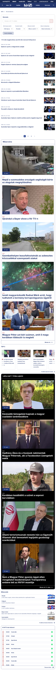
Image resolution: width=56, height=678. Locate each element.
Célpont (4, 601)
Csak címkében (8, 33)
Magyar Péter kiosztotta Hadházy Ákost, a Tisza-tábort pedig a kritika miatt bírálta (8, 362)
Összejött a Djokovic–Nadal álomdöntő (12, 109)
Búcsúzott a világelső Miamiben (10, 82)
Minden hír (47, 342)
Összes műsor (48, 667)
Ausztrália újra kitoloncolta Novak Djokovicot (14, 73)
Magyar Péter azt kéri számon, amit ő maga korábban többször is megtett (25, 336)
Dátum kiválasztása (45, 26)
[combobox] (7, 29)
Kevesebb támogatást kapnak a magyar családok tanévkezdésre (23, 415)
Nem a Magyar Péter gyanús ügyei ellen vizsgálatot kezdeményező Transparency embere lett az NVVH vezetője (24, 580)
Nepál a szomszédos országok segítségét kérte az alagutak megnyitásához (27, 181)
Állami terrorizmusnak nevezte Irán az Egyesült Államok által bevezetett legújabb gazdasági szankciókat (27, 537)
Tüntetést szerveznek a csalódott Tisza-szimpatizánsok (23, 361)
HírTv (2, 11)
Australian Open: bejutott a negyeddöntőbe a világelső (17, 127)
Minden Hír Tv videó (45, 587)
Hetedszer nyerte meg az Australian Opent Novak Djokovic (18, 100)
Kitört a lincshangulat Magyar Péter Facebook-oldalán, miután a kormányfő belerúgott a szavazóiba (39, 363)
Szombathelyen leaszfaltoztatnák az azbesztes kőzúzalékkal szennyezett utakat (27, 257)
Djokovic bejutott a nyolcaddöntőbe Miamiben (15, 91)
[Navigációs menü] (2, 5)
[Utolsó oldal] (38, 136)
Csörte (3, 606)
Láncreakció (5, 617)
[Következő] (34, 136)
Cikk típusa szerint (7, 26)
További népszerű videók (47, 371)
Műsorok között (31, 26)
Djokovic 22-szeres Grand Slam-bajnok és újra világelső (17, 55)
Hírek (3, 177)
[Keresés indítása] (51, 21)
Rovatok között (18, 26)
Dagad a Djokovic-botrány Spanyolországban (14, 64)
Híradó (3, 595)
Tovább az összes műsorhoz (46, 622)
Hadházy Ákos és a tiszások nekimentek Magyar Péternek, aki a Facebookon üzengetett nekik (27, 456)
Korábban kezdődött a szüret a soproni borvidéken (23, 496)
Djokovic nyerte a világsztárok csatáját (12, 46)
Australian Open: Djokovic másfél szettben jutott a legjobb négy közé (21, 118)
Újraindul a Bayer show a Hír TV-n (20, 218)
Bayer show (5, 612)
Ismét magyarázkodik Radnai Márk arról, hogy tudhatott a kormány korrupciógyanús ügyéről (27, 296)
